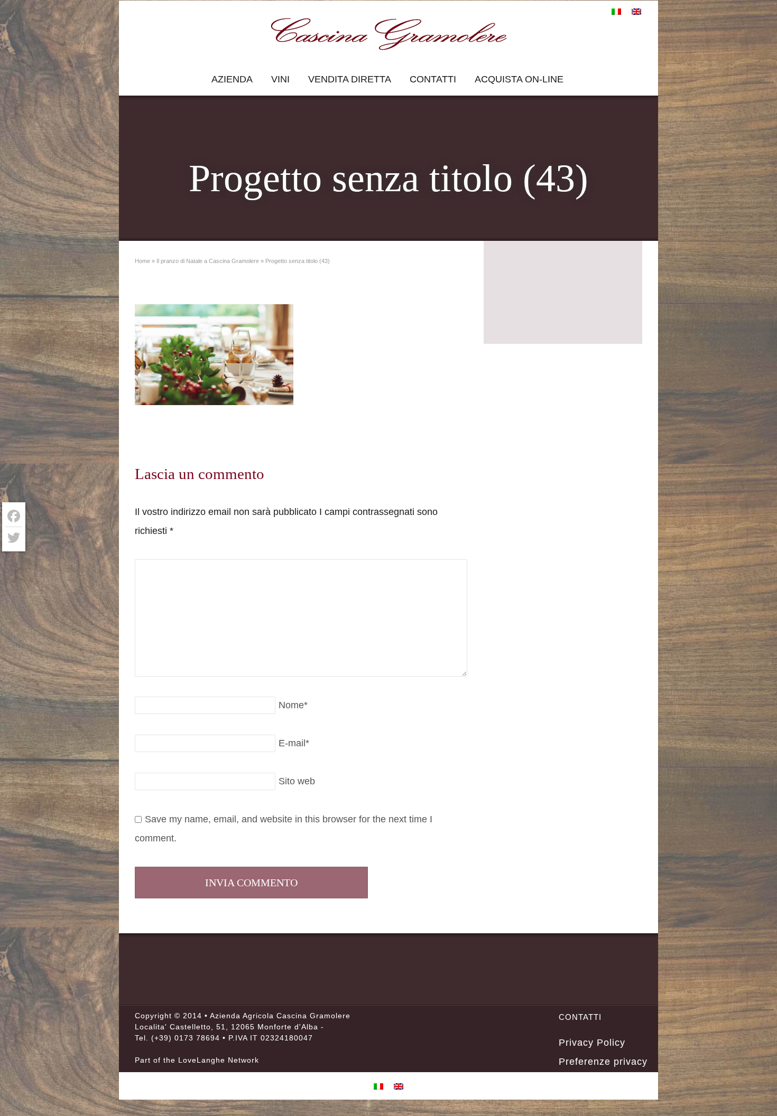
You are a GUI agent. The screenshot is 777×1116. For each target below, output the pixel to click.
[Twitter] (13, 537)
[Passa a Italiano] (616, 11)
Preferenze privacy (603, 1061)
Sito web (297, 781)
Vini (280, 79)
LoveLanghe (201, 1060)
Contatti (433, 79)
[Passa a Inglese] (636, 11)
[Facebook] (13, 516)
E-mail (294, 743)
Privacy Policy (592, 1042)
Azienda (232, 79)
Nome (293, 705)
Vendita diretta (349, 79)
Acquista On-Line (519, 79)
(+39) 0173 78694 (185, 1038)
